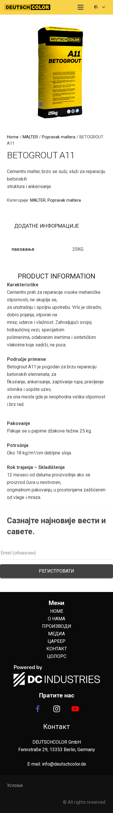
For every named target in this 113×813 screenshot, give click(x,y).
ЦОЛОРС (56, 656)
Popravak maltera (58, 137)
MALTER (30, 137)
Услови (15, 785)
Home (13, 137)
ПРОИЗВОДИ (56, 626)
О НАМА (56, 618)
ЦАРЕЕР (56, 641)
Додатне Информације (46, 226)
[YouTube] (75, 708)
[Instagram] (56, 708)
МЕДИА (56, 633)
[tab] (46, 226)
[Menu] (81, 7)
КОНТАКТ (56, 648)
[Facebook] (37, 708)
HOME (56, 611)
